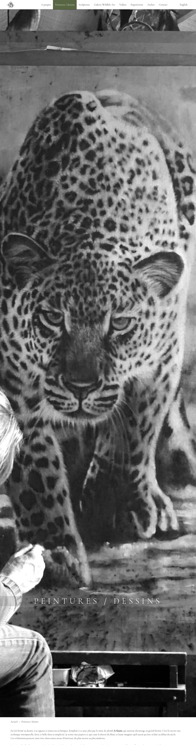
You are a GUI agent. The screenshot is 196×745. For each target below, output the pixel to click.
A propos (46, 4)
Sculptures (84, 4)
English (183, 4)
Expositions (137, 4)
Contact (163, 4)
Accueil (14, 721)
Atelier (151, 4)
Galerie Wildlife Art (104, 4)
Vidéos (122, 4)
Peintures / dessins (65, 4)
